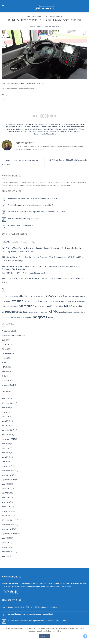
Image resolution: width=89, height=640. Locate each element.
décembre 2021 (8, 403)
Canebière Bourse (60, 296)
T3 (5, 317)
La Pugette (26, 129)
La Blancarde (76, 301)
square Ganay (38, 131)
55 (12, 297)
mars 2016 (6, 506)
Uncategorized (8, 385)
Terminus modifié (16, 317)
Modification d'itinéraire (63, 129)
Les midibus (6, 353)
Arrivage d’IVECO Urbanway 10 (20, 225)
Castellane (74, 296)
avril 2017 (6, 452)
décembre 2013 (8, 551)
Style (4, 376)
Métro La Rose (20, 312)
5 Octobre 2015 (64, 124)
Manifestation (14, 306)
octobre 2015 (7, 529)
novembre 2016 (8, 470)
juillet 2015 (6, 542)
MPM (73, 129)
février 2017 (7, 461)
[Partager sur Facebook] (38, 116)
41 (8, 296)
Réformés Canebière (63, 312)
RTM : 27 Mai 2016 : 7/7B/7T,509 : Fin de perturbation (27, 273)
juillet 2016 (6, 488)
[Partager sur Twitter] (42, 116)
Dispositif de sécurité (54, 127)
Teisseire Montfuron (49, 131)
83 (18, 297)
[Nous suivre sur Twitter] (12, 592)
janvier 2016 (7, 515)
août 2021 (6, 407)
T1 (84, 312)
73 (70, 124)
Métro (75, 306)
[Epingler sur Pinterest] (51, 116)
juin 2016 (5, 493)
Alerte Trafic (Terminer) (46, 16)
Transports (41, 134)
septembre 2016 (8, 479)
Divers (4, 349)
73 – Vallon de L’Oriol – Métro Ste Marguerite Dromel (23, 83)
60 (14, 297)
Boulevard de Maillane (16, 127)
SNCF (81, 312)
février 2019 (7, 412)
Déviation (44, 127)
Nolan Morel (7, 242)
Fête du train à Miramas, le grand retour (23, 218)
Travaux (50, 317)
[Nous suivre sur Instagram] (8, 592)
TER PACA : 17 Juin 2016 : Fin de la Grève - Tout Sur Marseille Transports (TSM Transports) (38, 248)
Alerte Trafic (31, 16)
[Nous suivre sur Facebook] (4, 592)
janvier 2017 (7, 466)
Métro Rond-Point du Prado (35, 312)
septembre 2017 (8, 439)
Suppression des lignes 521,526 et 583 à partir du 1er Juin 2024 (32, 198)
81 (16, 296)
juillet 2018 (6, 416)
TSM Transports (55, 27)
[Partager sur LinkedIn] (55, 116)
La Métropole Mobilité (25, 242)
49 (10, 297)
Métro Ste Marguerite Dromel (45, 129)
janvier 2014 (7, 547)
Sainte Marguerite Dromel (25, 131)
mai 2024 (5, 398)
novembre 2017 (8, 430)
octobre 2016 (7, 475)
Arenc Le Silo (40, 297)
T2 (3, 317)
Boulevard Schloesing (31, 127)
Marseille (33, 129)
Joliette (69, 301)
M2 (8, 306)
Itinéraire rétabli (17, 129)
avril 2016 (6, 502)
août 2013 (6, 556)
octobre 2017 (7, 434)
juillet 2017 (6, 448)
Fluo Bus (44, 301)
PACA (46, 312)
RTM (61, 16)
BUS (57, 16)
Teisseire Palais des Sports (65, 131)
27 (4, 297)
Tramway (27, 317)
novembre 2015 (8, 524)
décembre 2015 (8, 520)
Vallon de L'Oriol (51, 134)
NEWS (4, 367)
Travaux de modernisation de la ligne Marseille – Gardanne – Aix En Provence (38, 212)
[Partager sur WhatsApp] (34, 116)
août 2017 (6, 443)
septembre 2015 (8, 533)
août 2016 (6, 484)
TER (8, 317)
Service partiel (74, 312)
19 (2, 296)
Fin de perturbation (68, 127)
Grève (50, 301)
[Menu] (3, 6)
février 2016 (7, 511)
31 (6, 297)
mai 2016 (5, 497)
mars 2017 (6, 457)
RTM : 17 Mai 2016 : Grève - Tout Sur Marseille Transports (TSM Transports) (32, 278)
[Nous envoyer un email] (16, 592)
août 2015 (6, 538)
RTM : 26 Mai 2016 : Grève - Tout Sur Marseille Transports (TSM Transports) (32, 257)
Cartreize (5, 344)
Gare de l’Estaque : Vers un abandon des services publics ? (30, 205)
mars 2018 (6, 421)
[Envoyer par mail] (47, 116)
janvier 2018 (7, 425)
